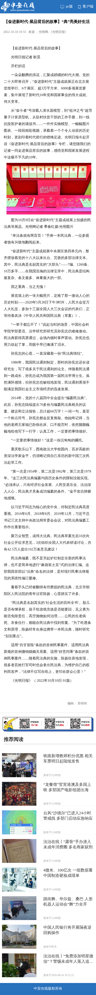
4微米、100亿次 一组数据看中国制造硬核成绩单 (68, 873)
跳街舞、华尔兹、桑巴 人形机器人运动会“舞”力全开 (68, 901)
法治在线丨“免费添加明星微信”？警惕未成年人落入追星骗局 (68, 959)
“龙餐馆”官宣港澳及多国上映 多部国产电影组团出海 (67, 787)
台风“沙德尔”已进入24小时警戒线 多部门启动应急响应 (68, 816)
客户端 (87, 6)
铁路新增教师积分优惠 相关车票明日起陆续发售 (68, 758)
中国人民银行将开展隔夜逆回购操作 (67, 930)
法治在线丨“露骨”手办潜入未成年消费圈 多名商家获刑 (68, 844)
